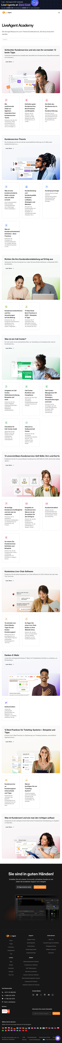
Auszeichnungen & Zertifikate (51, 942)
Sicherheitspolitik (32, 1037)
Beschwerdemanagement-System (31, 978)
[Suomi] (29, 1028)
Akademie (11, 968)
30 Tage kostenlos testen (24, 887)
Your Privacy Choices (51, 1039)
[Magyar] (38, 1028)
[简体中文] (26, 1030)
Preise (11, 943)
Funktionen (11, 947)
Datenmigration (31, 942)
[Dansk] (12, 1028)
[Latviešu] (49, 1028)
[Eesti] (26, 1028)
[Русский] (9, 1030)
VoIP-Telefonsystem (31, 968)
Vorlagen (11, 971)
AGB (24, 1037)
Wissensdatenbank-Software (31, 961)
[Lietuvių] (46, 1028)
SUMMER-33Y (25, 7)
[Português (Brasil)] (3, 1030)
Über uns (51, 939)
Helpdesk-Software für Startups (31, 984)
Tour (11, 953)
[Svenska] (17, 1030)
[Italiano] (41, 1028)
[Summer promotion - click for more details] (31, 5)
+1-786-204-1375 (9, 999)
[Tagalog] (20, 1030)
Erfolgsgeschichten (51, 946)
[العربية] (3, 1028)
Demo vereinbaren (40, 887)
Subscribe (56, 1013)
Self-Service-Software (31, 971)
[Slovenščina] (15, 1030)
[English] (20, 1028)
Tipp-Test (11, 974)
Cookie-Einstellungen (34, 1039)
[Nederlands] (52, 1028)
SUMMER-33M (9, 7)
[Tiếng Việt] (23, 1030)
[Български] (6, 1028)
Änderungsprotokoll (31, 949)
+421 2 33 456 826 (10, 992)
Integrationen (11, 950)
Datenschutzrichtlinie (44, 1037)
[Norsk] (55, 1028)
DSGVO (55, 1037)
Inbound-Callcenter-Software (31, 974)
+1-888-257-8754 (9, 995)
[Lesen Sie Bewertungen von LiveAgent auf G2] (6, 1011)
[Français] (32, 1028)
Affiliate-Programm (51, 949)
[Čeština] (9, 1028)
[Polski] (58, 1028)
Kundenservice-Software (31, 965)
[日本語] (44, 1028)
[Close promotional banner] (60, 2)
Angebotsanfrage (31, 952)
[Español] (23, 1028)
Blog (11, 961)
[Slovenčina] (12, 1030)
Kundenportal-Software (31, 981)
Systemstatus (31, 946)
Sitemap (24, 1039)
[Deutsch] (15, 1028)
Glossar (11, 965)
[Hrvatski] (35, 1028)
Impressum (51, 952)
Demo (11, 940)
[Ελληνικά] (17, 1028)
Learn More (9, 61)
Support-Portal (31, 939)
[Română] (6, 1030)
